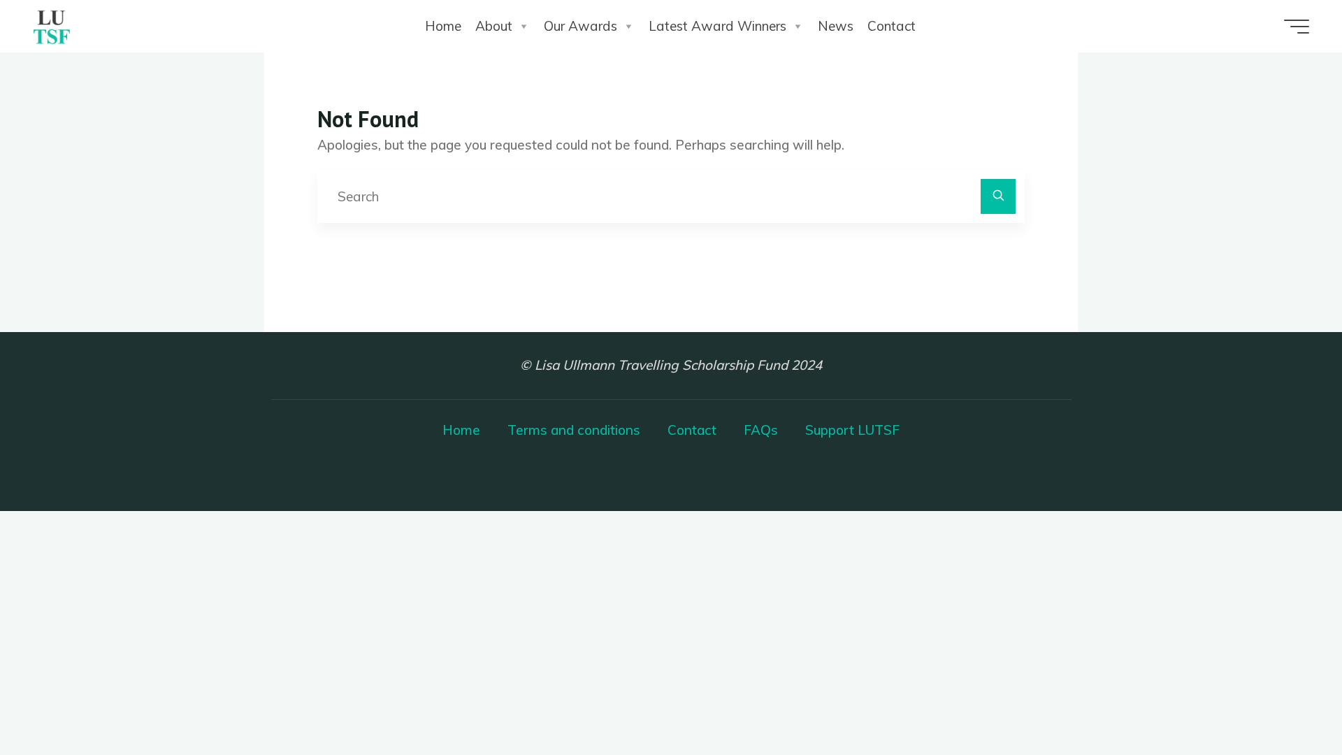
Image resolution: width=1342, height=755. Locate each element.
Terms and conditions (573, 430)
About (493, 25)
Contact (891, 25)
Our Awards (580, 25)
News (835, 25)
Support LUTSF (852, 430)
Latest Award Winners (717, 25)
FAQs (761, 430)
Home (443, 25)
